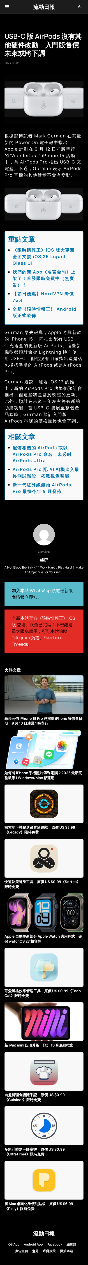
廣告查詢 (21, 1251)
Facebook (53, 638)
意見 (35, 1251)
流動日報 (44, 6)
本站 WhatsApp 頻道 (40, 590)
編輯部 (71, 1244)
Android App (33, 1244)
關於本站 (66, 1251)
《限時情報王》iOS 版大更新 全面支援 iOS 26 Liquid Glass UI (46, 256)
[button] (7, 7)
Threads (20, 644)
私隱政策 (49, 1251)
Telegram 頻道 (25, 638)
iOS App (13, 1244)
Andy (44, 559)
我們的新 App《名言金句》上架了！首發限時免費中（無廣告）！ (44, 278)
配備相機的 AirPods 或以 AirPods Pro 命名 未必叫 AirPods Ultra (42, 454)
